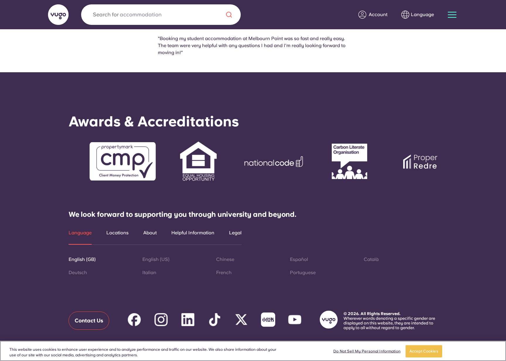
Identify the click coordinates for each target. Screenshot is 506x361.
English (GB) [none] (82, 259)
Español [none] (299, 259)
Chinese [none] (225, 259)
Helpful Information (192, 232)
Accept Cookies (423, 351)
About (150, 232)
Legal (235, 232)
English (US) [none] (156, 259)
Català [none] (371, 259)
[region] (253, 351)
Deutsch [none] (78, 272)
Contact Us (89, 320)
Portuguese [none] (303, 272)
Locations (117, 232)
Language (80, 232)
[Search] (229, 14)
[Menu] (452, 14)
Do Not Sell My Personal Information (367, 351)
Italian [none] (149, 272)
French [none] (224, 272)
